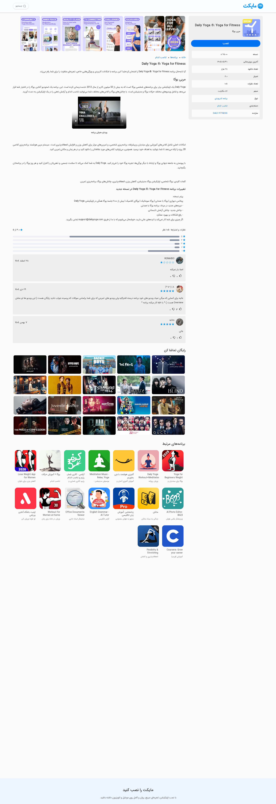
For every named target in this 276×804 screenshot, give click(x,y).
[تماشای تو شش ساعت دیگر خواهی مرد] (168, 365)
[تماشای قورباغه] (133, 365)
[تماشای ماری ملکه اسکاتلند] (64, 386)
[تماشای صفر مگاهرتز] (30, 406)
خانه (183, 57)
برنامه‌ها (174, 57)
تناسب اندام (222, 106)
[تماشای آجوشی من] (133, 386)
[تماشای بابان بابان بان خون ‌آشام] (133, 406)
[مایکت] (253, 9)
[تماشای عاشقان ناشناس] (30, 386)
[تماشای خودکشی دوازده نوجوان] (133, 426)
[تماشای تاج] (30, 365)
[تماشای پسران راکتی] (99, 365)
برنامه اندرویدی (221, 98)
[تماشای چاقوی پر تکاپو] (64, 365)
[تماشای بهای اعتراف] (30, 426)
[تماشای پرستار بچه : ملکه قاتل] (99, 406)
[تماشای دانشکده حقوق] (64, 426)
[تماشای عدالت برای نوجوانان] (64, 406)
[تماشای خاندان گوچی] (168, 426)
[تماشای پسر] (99, 426)
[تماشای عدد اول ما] (168, 406)
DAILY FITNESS (220, 113)
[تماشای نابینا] (168, 386)
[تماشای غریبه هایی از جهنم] (99, 386)
